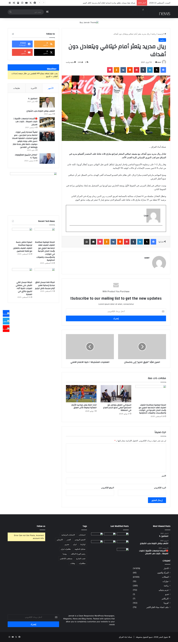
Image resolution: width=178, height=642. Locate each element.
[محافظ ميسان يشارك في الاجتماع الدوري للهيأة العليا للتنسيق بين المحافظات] (97, 543)
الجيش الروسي (80, 540)
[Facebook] (6, 313)
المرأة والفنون (163, 573)
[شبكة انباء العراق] (149, 11)
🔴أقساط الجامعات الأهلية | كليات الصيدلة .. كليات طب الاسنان (25, 121)
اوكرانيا (82, 544)
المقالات (165, 577)
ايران (74, 544)
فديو (167, 594)
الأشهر (51, 88)
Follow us (41, 526)
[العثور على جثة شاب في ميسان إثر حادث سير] (110, 543)
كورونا (166, 603)
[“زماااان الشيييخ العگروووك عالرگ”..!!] (47, 158)
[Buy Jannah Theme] (89, 22)
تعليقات (16, 88)
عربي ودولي (164, 590)
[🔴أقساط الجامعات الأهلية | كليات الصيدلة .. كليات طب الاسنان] (47, 122)
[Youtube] (6, 328)
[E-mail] (161, 230)
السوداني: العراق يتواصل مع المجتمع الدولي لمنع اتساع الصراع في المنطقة (117, 407)
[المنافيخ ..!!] (47, 102)
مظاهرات (82, 563)
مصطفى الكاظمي (66, 558)
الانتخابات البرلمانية (68, 535)
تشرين (67, 544)
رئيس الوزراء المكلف (78, 554)
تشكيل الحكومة (80, 549)
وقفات (72, 563)
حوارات (166, 581)
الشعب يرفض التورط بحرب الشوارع (41, 111)
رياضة (153, 34)
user (159, 62)
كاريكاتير (165, 598)
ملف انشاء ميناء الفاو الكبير (157, 607)
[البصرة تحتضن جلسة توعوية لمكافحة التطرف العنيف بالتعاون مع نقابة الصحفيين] (22, 233)
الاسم (164, 476)
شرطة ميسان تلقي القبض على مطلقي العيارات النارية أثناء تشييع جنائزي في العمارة (24, 288)
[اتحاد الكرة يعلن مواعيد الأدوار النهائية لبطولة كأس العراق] (81, 393)
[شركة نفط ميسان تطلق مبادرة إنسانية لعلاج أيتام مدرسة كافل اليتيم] (45, 273)
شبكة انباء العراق (125, 637)
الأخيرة (34, 88)
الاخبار (166, 568)
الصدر (69, 540)
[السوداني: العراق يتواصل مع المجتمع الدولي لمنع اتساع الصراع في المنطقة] (116, 393)
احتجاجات (82, 535)
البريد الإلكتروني (160, 487)
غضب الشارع (80, 558)
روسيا (65, 554)
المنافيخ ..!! (32, 98)
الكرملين (60, 540)
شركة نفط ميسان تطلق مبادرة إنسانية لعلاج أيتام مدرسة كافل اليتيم (45, 285)
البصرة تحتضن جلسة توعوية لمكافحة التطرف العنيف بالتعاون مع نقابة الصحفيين (22, 246)
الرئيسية (160, 34)
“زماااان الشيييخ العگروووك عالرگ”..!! (26, 156)
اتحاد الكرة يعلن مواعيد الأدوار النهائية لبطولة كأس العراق (84, 406)
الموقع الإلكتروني (107, 487)
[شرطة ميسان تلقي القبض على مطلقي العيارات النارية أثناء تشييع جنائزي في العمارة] (22, 273)
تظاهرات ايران (66, 549)
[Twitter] (6, 321)
